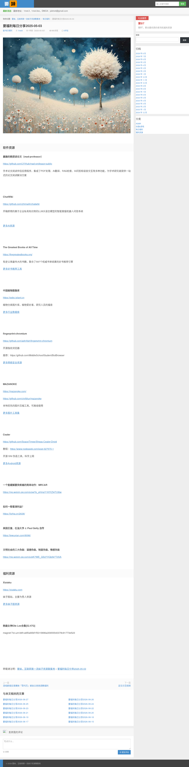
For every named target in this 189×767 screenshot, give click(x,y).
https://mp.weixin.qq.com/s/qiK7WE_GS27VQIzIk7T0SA (32, 557)
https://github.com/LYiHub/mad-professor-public (27, 163)
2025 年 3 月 (141, 103)
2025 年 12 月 (141, 77)
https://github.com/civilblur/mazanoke (22, 398)
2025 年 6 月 (141, 94)
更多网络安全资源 (12, 362)
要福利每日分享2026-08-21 (15, 712)
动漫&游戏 (140, 126)
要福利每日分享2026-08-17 (15, 721)
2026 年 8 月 (141, 53)
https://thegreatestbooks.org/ (17, 254)
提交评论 (125, 752)
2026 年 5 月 (141, 62)
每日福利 (46, 19)
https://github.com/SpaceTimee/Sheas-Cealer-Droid (30, 441)
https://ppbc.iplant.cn (13, 297)
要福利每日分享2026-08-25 (15, 703)
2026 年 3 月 (141, 68)
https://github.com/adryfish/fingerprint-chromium (27, 340)
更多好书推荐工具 (12, 268)
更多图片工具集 (11, 412)
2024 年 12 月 (141, 112)
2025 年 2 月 (141, 106)
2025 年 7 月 (141, 91)
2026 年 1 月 (141, 74)
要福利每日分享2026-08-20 (81, 712)
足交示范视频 (124, 685)
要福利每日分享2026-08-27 (15, 699)
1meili (20, 30)
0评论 (66, 30)
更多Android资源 (12, 463)
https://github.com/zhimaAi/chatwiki (21, 204)
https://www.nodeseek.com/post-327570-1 (32, 449)
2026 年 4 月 (141, 65)
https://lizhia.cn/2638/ (14, 513)
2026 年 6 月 (141, 59)
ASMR (138, 123)
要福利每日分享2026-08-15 (81, 721)
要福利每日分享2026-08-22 (81, 708)
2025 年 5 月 (141, 97)
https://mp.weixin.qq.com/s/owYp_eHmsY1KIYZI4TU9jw (32, 492)
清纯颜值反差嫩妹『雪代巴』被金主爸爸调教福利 (25, 685)
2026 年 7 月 (141, 56)
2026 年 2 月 (141, 71)
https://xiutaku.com (12, 589)
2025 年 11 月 (141, 80)
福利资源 (139, 132)
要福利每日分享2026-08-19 (15, 717)
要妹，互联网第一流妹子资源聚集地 (17, 4)
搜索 (137, 35)
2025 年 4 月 (141, 100)
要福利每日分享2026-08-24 (81, 703)
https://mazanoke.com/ (14, 391)
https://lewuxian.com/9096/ (17, 535)
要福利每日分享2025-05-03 (22, 25)
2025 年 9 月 (141, 86)
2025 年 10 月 (141, 83)
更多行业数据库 (11, 312)
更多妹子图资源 (11, 604)
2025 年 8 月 (141, 89)
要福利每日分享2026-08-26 (81, 699)
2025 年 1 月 (141, 109)
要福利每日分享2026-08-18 (81, 717)
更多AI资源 (9, 225)
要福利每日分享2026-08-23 (15, 708)
